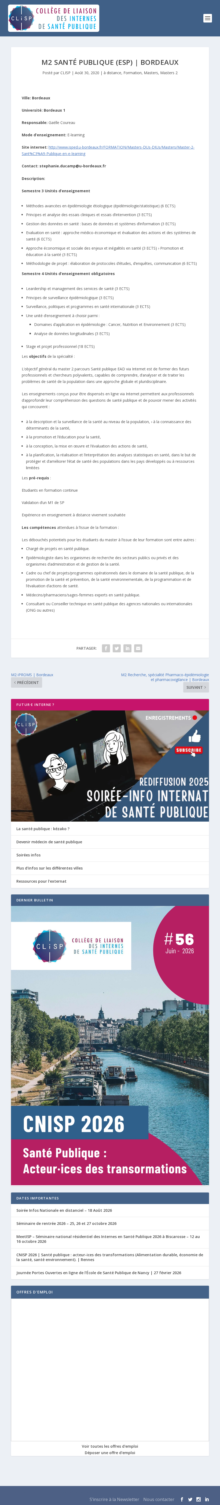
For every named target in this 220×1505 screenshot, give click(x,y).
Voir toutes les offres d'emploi (110, 1446)
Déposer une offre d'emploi (110, 1452)
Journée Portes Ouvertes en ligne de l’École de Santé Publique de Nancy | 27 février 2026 (98, 1272)
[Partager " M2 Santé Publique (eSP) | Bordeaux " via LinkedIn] (127, 648)
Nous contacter (158, 1499)
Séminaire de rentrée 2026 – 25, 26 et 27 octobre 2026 (66, 1223)
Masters (151, 72)
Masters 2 (169, 72)
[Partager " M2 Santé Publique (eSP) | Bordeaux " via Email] (138, 648)
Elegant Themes (42, 1492)
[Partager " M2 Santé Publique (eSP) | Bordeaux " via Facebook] (106, 648)
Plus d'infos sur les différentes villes (49, 868)
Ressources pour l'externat (41, 881)
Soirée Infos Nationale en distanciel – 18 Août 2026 (64, 1210)
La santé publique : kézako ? (42, 828)
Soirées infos (28, 854)
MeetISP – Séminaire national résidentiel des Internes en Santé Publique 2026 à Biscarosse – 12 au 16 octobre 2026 (108, 1239)
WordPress (89, 1492)
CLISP (65, 72)
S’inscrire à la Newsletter (114, 1499)
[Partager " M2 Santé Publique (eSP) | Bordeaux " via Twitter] (116, 648)
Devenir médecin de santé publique (49, 841)
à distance (112, 72)
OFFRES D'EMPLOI (34, 1292)
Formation (132, 72)
